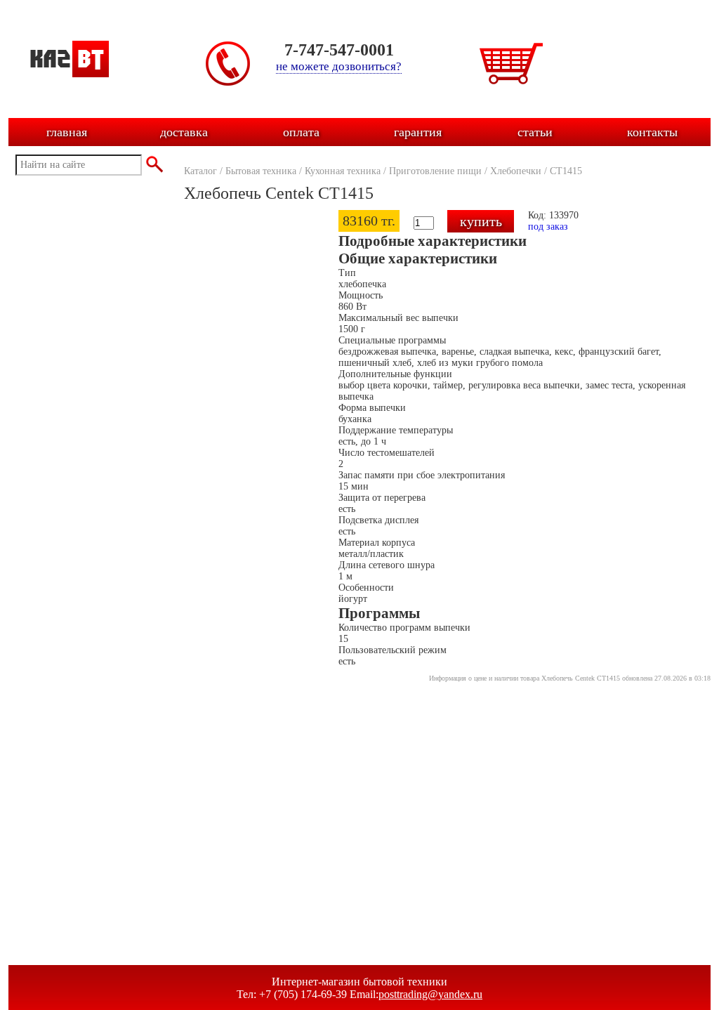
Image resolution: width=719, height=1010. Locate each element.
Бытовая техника (260, 171)
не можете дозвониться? (339, 66)
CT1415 (566, 171)
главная (66, 132)
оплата (301, 132)
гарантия (418, 132)
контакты (652, 132)
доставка (184, 132)
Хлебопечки (515, 171)
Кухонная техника (343, 171)
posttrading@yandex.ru (430, 994)
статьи (535, 132)
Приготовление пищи (435, 171)
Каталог (200, 171)
